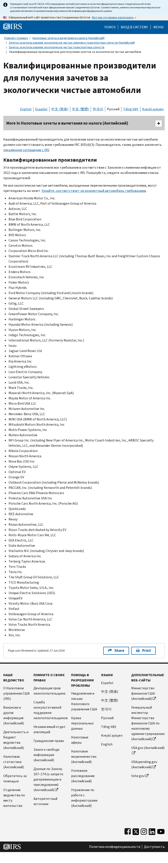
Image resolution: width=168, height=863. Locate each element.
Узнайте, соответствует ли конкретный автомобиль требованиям (94, 190)
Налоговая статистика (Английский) (13, 761)
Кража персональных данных (82, 723)
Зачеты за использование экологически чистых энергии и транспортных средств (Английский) (72, 43)
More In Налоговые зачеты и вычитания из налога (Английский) (67, 123)
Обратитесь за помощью (15, 778)
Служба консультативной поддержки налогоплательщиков (50, 710)
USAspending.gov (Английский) (144, 764)
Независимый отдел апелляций (49, 729)
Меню (158, 27)
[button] (134, 27)
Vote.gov (137, 776)
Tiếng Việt (130, 109)
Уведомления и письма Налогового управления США (84, 701)
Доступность (154, 847)
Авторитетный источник (45, 801)
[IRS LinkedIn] (152, 831)
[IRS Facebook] (127, 831)
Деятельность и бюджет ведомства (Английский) (15, 740)
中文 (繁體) (80, 109)
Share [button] (119, 650)
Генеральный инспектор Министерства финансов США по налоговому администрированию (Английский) (148, 723)
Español (41, 109)
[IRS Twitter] (136, 831)
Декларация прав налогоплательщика (49, 691)
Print (146, 650)
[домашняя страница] (12, 26)
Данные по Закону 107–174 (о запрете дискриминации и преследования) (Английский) (48, 779)
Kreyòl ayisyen (153, 109)
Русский (113, 109)
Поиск (110, 27)
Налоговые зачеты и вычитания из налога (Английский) (68, 38)
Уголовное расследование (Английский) (83, 775)
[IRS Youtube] (161, 831)
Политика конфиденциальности (114, 847)
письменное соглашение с (26, 150)
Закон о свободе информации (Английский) (46, 754)
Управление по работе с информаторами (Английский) (84, 798)
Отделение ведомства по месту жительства (14, 798)
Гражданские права (48, 740)
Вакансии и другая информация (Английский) (13, 715)
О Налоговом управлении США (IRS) (16, 693)
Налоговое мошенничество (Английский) (83, 756)
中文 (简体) (59, 109)
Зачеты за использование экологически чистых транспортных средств (56, 47)
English (26, 109)
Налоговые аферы (79, 740)
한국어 (98, 109)
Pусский (107, 718)
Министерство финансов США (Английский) (143, 693)
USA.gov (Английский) (147, 747)
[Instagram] (144, 831)
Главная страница (16, 38)
